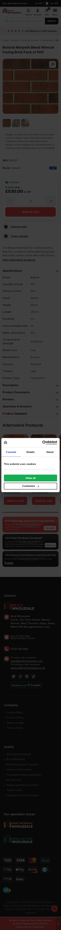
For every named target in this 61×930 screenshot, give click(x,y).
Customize (28, 485)
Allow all (30, 478)
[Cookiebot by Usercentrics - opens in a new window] (43, 442)
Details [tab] (30, 452)
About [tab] (50, 452)
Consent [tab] (11, 452)
